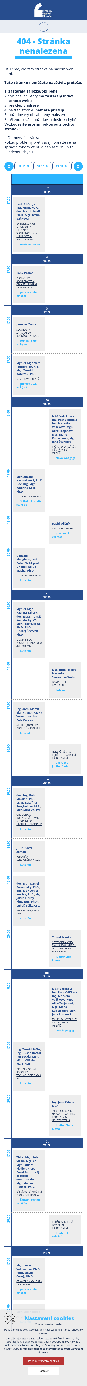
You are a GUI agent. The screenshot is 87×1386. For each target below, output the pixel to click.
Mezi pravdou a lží (28, 379)
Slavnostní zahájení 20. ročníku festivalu (28, 333)
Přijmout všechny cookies (43, 1361)
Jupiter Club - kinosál (26, 294)
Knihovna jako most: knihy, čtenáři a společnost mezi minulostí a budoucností (27, 231)
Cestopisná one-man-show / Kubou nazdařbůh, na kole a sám (64, 947)
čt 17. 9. (61, 166)
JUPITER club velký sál (26, 342)
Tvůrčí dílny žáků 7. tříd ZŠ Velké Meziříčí (64, 450)
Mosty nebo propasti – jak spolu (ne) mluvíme (29, 643)
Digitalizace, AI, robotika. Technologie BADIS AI (28, 1073)
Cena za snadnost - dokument (29, 1283)
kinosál (25, 733)
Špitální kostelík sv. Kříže (28, 502)
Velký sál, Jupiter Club (60, 764)
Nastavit (43, 1371)
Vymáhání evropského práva (28, 858)
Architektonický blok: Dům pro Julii (28, 726)
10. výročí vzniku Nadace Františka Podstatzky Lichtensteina (63, 1115)
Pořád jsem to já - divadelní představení (63, 1225)
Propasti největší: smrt (27, 912)
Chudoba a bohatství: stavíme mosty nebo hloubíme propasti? (29, 819)
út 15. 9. (24, 166)
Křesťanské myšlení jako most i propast (29, 1193)
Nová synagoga (65, 458)
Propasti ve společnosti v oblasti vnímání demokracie (26, 282)
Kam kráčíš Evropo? (28, 496)
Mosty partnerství (28, 575)
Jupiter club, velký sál (62, 1234)
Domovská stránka (23, 137)
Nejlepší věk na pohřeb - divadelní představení (64, 755)
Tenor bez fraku (62, 528)
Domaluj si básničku (59, 683)
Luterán (25, 580)
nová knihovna (30, 244)
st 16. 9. (42, 166)
